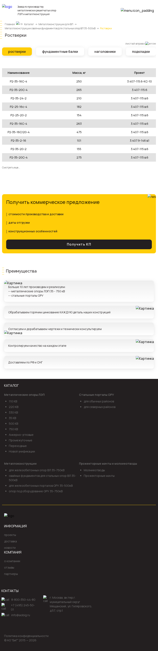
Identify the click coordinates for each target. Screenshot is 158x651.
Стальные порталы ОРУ (96, 395)
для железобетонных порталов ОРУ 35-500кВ (41, 486)
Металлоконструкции (20, 463)
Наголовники (105, 51)
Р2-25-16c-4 (18, 107)
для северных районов (99, 407)
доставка (10, 541)
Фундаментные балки (60, 51)
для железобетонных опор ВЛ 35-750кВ (36, 470)
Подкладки (141, 51)
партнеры (11, 574)
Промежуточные (20, 440)
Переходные (18, 446)
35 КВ (12, 418)
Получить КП (79, 244)
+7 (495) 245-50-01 (23, 607)
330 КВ (13, 412)
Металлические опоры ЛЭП (24, 395)
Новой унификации (22, 451)
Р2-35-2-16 (18, 140)
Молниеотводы (94, 470)
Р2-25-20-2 (18, 115)
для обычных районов (99, 401)
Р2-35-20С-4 (19, 90)
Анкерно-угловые (21, 435)
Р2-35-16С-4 (18, 81)
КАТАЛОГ (11, 385)
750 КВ (13, 429)
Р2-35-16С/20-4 (19, 132)
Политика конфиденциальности (26, 636)
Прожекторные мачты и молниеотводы (108, 463)
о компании (12, 561)
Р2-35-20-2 (19, 149)
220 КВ (13, 407)
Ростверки (17, 51)
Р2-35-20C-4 (19, 157)
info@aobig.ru (20, 615)
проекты (10, 535)
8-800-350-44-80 (23, 600)
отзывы (9, 567)
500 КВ (13, 423)
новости (10, 548)
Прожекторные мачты (99, 476)
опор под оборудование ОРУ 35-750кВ (36, 491)
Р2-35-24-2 (19, 98)
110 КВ (13, 401)
